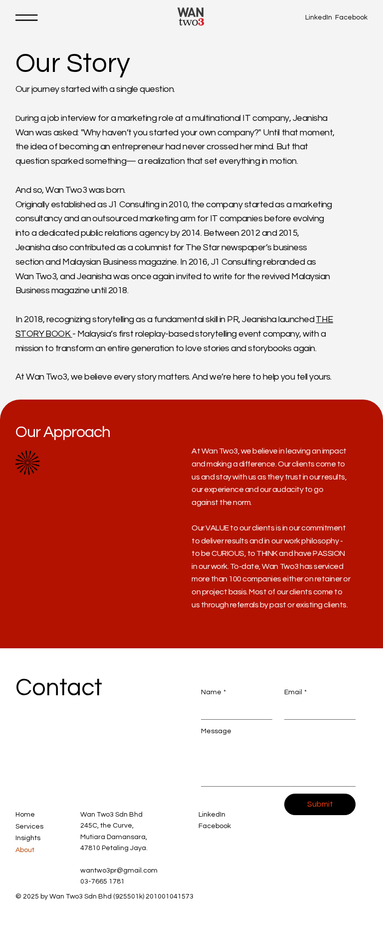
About (24, 850)
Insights (27, 838)
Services (29, 826)
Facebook (351, 17)
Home (25, 814)
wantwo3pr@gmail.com (119, 870)
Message (216, 731)
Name (213, 692)
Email (295, 692)
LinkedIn (318, 17)
